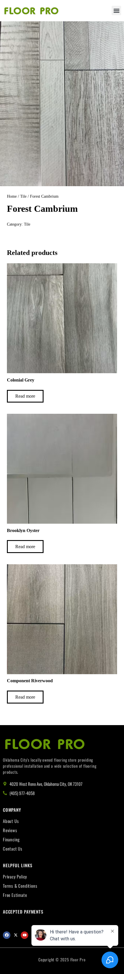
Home (12, 196)
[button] (116, 10)
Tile (23, 196)
